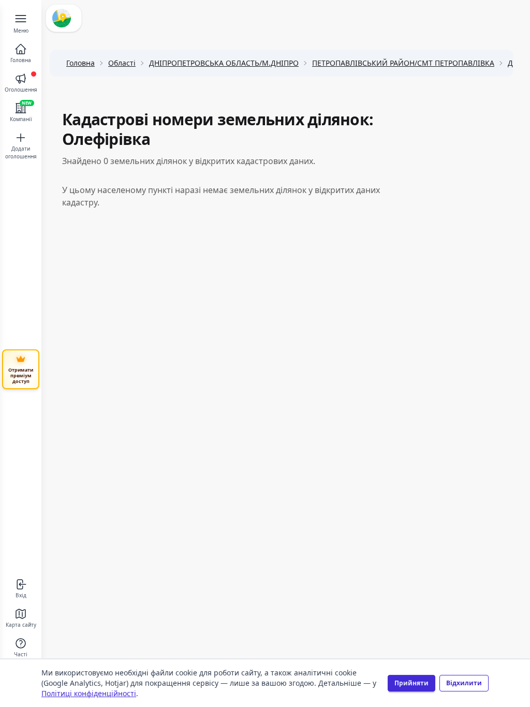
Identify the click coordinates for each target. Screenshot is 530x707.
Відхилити (464, 683)
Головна (80, 63)
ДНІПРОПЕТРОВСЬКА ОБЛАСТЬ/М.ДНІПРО (224, 63)
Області (122, 63)
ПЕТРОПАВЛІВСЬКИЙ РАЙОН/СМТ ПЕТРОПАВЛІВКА (403, 63)
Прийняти (411, 683)
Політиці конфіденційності (88, 693)
